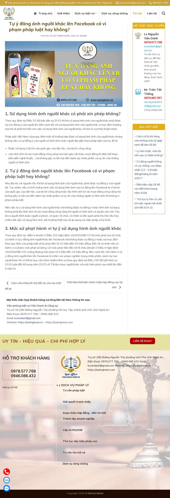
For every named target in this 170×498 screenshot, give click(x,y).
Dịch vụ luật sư (84, 13)
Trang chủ (45, 13)
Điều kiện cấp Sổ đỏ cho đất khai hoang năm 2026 (147, 188)
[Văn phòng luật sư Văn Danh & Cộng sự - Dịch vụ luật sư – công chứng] (12, 13)
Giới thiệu (63, 13)
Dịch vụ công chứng (115, 13)
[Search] (165, 13)
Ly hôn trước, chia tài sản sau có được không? (148, 153)
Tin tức (137, 13)
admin (83, 36)
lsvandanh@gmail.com (27, 318)
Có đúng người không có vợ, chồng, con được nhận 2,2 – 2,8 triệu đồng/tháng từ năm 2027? (148, 170)
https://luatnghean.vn (30, 322)
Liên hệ (152, 13)
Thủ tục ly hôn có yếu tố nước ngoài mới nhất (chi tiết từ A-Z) (148, 203)
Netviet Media (95, 493)
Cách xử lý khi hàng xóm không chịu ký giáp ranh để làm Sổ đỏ (148, 140)
